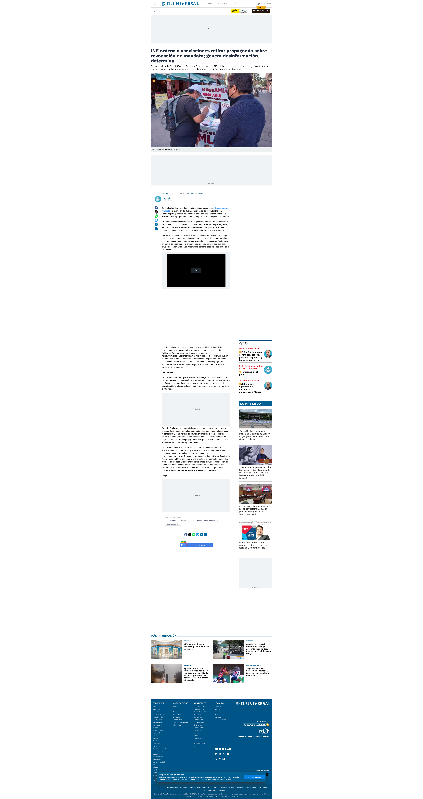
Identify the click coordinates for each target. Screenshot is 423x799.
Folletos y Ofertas (201, 709)
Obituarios (198, 717)
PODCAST (217, 4)
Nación (165, 193)
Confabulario (158, 757)
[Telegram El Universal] (216, 754)
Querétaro (218, 717)
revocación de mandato (206, 520)
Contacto (221, 790)
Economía (156, 746)
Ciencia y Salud (159, 762)
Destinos (176, 717)
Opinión (244, 343)
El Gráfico (198, 725)
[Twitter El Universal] (224, 754)
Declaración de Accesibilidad (256, 787)
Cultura (155, 754)
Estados (156, 735)
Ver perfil (168, 200)
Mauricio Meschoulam (249, 348)
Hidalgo (218, 714)
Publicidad (215, 787)
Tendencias (157, 759)
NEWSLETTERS (227, 4)
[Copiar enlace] (156, 224)
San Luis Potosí (221, 720)
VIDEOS (209, 4)
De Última (177, 714)
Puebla (217, 712)
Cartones (156, 743)
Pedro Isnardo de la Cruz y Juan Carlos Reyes (251, 367)
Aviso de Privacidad (228, 787)
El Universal (171, 520)
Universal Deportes (160, 749)
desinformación (173, 524)
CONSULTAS (239, 4)
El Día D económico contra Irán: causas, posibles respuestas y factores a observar (251, 356)
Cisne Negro (178, 725)
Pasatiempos (199, 738)
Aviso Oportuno (200, 712)
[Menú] (155, 3)
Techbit (155, 767)
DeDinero (197, 730)
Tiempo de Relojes (180, 722)
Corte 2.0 (156, 709)
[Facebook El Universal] (220, 754)
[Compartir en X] (156, 212)
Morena (183, 520)
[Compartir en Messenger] (156, 220)
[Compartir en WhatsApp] (156, 216)
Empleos (197, 714)
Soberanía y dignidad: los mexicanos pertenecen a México (250, 388)
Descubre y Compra (202, 706)
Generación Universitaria (199, 721)
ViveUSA (197, 733)
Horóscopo (198, 741)
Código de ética (195, 787)
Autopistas (177, 720)
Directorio (160, 787)
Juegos (196, 735)
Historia (240, 787)
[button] (261, 11)
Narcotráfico (157, 738)
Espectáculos (158, 751)
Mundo (155, 728)
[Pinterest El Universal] (220, 759)
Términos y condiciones (207, 790)
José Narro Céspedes (249, 380)
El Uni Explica (158, 720)
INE (191, 520)
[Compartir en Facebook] (156, 207)
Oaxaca (217, 709)
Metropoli (156, 733)
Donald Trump (158, 730)
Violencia (205, 787)
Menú (155, 770)
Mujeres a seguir (159, 712)
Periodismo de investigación (158, 716)
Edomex (218, 706)
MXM (203, 4)
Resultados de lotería (199, 745)
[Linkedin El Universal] (224, 759)
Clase (175, 706)
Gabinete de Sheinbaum (157, 723)
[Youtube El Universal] (228, 754)
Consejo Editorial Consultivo (176, 787)
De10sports (198, 728)
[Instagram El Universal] (216, 759)
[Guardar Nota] (156, 228)
